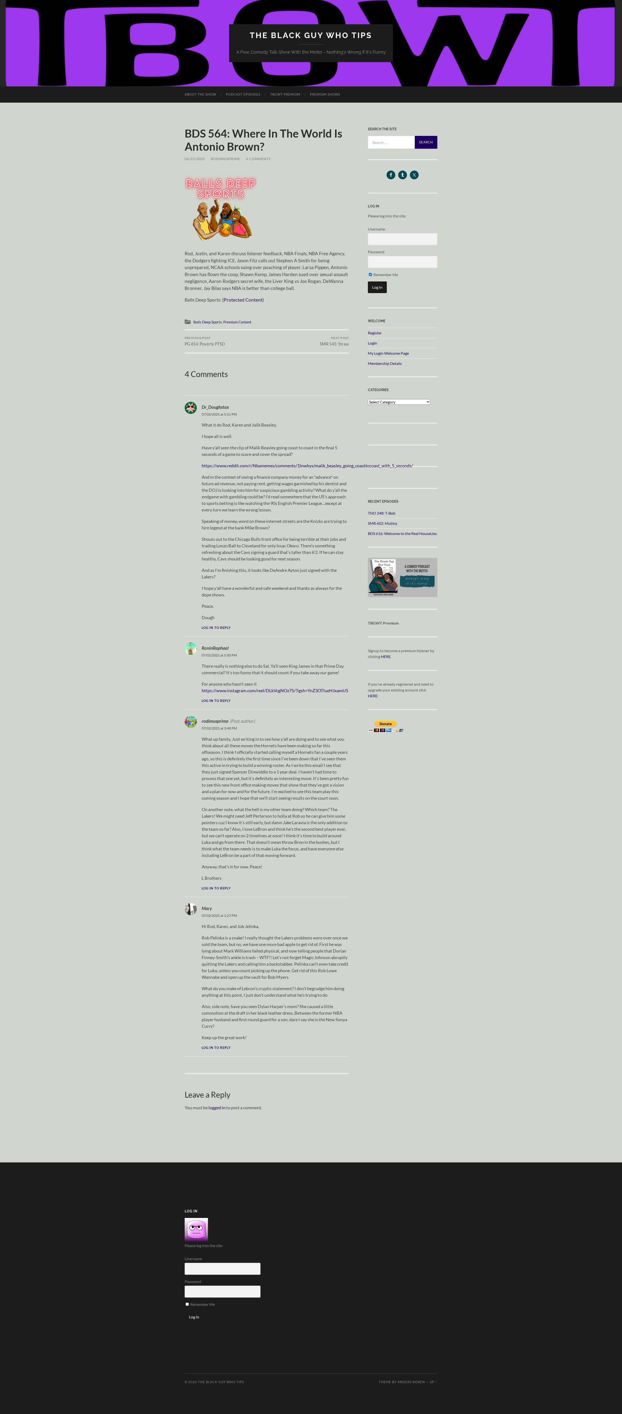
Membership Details (385, 363)
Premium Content (237, 322)
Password (376, 251)
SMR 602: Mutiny (382, 523)
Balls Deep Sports (207, 322)
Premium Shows (325, 94)
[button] (221, 207)
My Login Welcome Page (388, 353)
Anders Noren (411, 1382)
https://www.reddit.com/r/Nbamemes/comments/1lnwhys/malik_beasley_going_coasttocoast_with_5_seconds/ (307, 465)
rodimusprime (225, 159)
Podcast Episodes (243, 94)
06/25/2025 (195, 159)
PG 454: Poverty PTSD (205, 341)
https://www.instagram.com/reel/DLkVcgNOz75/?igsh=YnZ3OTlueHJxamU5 (275, 690)
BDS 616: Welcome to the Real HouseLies (402, 533)
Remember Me (385, 274)
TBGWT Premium (285, 94)
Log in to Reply (216, 628)
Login (372, 343)
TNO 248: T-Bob (381, 513)
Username (376, 229)
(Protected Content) (243, 300)
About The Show (200, 94)
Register (375, 332)
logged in (216, 1107)
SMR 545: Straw (334, 341)
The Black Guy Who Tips (311, 35)
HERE (386, 656)
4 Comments (258, 159)
